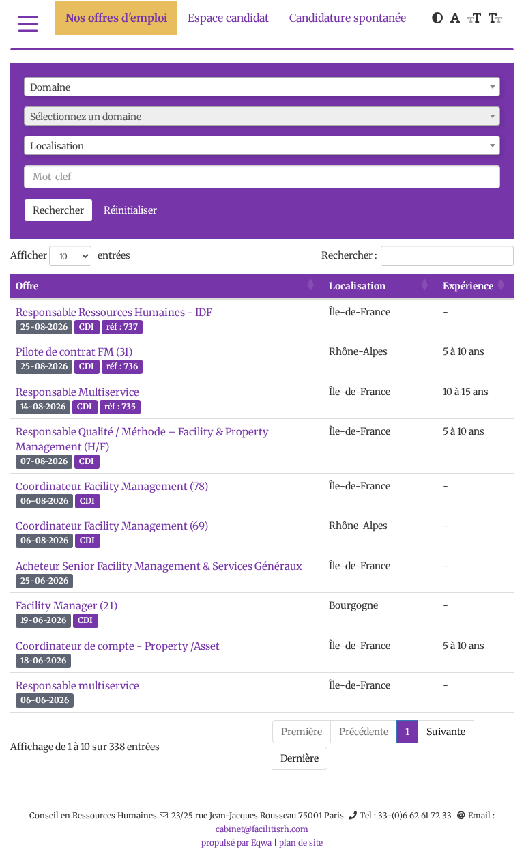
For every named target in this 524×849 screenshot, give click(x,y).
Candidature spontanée (347, 18)
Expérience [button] (468, 286)
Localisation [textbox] (57, 146)
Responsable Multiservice (77, 392)
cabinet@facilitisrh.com (262, 829)
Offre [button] (27, 286)
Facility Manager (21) (66, 605)
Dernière (299, 758)
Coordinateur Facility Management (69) (112, 525)
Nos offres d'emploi (116, 18)
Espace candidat (228, 18)
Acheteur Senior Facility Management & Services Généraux (159, 566)
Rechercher (58, 210)
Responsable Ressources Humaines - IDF (114, 312)
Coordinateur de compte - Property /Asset (118, 645)
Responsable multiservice (77, 685)
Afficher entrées (70, 255)
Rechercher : (349, 255)
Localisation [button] (357, 286)
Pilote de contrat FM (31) (74, 351)
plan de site (301, 842)
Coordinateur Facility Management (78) (112, 486)
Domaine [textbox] (50, 87)
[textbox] (262, 116)
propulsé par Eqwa (237, 842)
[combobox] (262, 86)
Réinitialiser (130, 210)
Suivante (445, 731)
